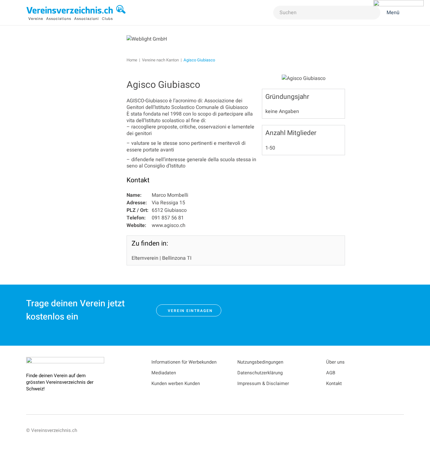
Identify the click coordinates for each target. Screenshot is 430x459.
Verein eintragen (190, 311)
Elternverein (145, 258)
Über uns (335, 362)
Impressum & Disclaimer (263, 383)
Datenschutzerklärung (260, 373)
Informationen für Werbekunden (184, 362)
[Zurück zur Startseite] (76, 12)
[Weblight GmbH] (147, 38)
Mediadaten (163, 373)
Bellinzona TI (176, 258)
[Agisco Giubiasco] (303, 78)
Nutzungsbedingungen (260, 362)
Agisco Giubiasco (163, 85)
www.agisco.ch (168, 225)
